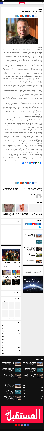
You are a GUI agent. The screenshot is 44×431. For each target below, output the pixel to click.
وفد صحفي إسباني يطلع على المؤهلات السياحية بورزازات (37, 214)
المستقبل (39, 13)
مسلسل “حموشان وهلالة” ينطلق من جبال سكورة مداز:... (7, 287)
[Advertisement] (22, 172)
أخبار (19, 325)
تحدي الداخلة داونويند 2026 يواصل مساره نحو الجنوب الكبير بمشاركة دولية (29, 235)
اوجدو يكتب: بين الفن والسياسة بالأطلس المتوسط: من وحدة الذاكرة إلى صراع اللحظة (9, 214)
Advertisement (22, 0)
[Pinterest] (19, 425)
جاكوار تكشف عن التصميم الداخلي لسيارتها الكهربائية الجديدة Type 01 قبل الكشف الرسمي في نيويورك (29, 248)
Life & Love (18, 347)
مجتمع (19, 339)
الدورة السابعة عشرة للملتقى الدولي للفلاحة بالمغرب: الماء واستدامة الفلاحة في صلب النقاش (33, 190)
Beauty (19, 344)
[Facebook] (28, 425)
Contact (18, 0)
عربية (19, 353)
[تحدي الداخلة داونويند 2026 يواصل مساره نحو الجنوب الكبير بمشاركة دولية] (39, 236)
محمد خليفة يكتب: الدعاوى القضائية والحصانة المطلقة (22, 214)
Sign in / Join (33, 0)
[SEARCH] (3, 221)
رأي (40, 9)
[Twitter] (25, 425)
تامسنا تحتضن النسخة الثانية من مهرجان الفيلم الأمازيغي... (16, 287)
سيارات (19, 336)
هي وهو (19, 342)
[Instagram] (22, 425)
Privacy (26, 0)
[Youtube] (16, 425)
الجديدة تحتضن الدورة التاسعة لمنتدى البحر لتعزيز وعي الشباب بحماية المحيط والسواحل (29, 241)
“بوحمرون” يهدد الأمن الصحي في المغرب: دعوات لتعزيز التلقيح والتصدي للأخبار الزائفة (11, 189)
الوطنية (19, 350)
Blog (29, 0)
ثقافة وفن (18, 330)
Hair (19, 345)
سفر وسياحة (18, 334)
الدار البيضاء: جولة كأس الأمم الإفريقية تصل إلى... (16, 277)
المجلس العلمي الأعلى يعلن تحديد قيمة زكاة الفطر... (7, 277)
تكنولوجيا (19, 328)
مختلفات (39, 9)
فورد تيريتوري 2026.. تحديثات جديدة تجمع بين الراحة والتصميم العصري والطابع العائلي (29, 254)
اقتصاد (19, 327)
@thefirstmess (11, 318)
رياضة (19, 333)
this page (38, 272)
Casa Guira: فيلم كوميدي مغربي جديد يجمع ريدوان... (11, 263)
